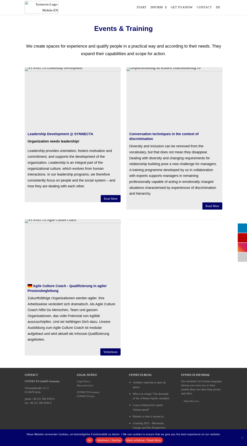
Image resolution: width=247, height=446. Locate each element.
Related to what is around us (148, 416)
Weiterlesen (110, 352)
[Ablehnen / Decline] (242, 438)
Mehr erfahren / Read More (144, 440)
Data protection (85, 385)
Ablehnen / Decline (109, 440)
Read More (111, 198)
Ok (89, 440)
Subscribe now (191, 401)
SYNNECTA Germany (88, 392)
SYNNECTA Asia (86, 396)
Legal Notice (83, 381)
